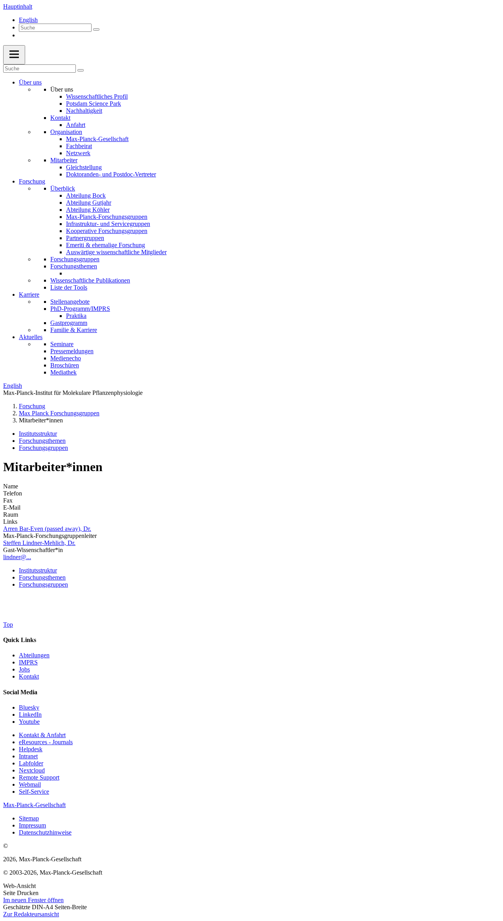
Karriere (29, 294)
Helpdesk (30, 749)
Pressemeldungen (72, 351)
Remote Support (39, 777)
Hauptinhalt (17, 6)
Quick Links (19, 640)
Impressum (32, 825)
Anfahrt (75, 124)
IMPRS (28, 662)
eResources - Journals (46, 742)
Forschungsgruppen (74, 259)
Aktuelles (30, 337)
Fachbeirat (79, 146)
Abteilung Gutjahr (88, 202)
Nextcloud (32, 770)
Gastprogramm (68, 322)
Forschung (32, 181)
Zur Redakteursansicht (31, 914)
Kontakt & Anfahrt (42, 735)
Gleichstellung (84, 167)
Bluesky (29, 707)
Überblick (62, 188)
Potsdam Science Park (93, 103)
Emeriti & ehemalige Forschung (105, 245)
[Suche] (96, 29)
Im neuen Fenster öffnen (33, 900)
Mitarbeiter (63, 160)
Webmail (30, 784)
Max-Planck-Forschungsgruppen (106, 216)
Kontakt (60, 117)
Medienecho (65, 358)
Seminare (61, 344)
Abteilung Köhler (88, 209)
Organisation (66, 131)
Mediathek (63, 372)
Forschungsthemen (73, 266)
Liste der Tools (68, 287)
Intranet (28, 756)
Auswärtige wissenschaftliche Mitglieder (116, 252)
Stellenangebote (70, 301)
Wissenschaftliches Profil (97, 96)
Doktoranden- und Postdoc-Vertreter (111, 174)
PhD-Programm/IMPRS (80, 308)
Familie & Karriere (73, 330)
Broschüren (64, 365)
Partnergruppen (85, 238)
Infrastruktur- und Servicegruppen (108, 223)
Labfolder (31, 763)
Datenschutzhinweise (45, 832)
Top (8, 624)
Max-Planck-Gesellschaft (97, 139)
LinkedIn (30, 714)
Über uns (30, 82)
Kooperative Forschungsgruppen (106, 230)
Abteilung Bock (86, 195)
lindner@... (17, 557)
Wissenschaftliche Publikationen (90, 280)
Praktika (76, 315)
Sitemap (29, 818)
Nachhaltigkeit (84, 110)
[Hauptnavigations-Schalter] (14, 54)
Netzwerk (78, 153)
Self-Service (34, 791)
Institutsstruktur (38, 433)
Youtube (29, 721)
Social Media (20, 692)
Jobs (24, 669)
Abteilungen (34, 655)
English (28, 20)
